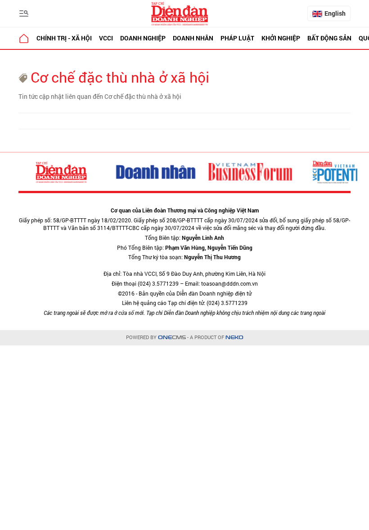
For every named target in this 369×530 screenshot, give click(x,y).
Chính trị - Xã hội (64, 38)
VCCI (106, 38)
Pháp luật (237, 38)
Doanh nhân (193, 38)
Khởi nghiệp (280, 38)
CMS (172, 337)
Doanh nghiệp (143, 38)
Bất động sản (329, 38)
